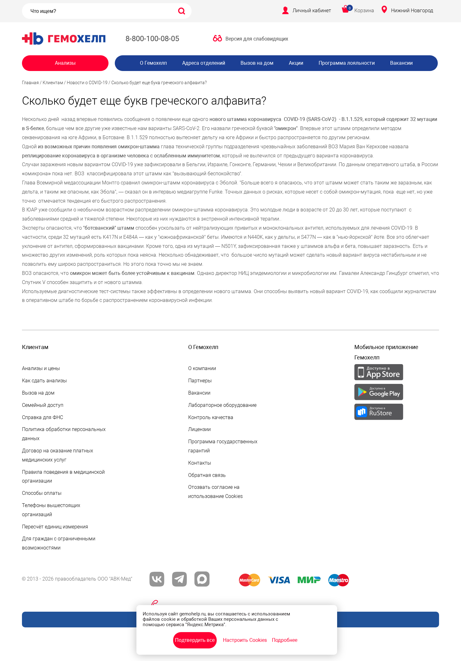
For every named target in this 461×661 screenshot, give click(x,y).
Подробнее (284, 640)
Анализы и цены (41, 368)
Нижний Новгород (412, 11)
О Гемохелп (153, 63)
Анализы (65, 63)
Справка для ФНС (42, 417)
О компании (202, 368)
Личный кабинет (312, 11)
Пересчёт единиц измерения (55, 527)
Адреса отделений (203, 63)
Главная (30, 82)
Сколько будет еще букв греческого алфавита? (159, 82)
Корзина (364, 11)
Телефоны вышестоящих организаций (51, 509)
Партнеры (200, 381)
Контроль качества (210, 417)
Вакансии (401, 63)
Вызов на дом (257, 63)
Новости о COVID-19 (87, 82)
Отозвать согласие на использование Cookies (215, 491)
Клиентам (53, 82)
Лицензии (199, 429)
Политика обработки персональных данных (64, 433)
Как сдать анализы (44, 381)
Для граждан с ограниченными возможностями (58, 543)
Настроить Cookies (245, 640)
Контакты (199, 463)
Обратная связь (207, 475)
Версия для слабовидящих (256, 39)
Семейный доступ (42, 405)
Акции (296, 63)
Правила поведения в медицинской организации (63, 476)
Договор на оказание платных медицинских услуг (57, 455)
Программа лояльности (347, 63)
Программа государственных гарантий (222, 446)
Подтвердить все (195, 640)
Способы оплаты (41, 493)
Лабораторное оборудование (222, 405)
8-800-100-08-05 (152, 38)
